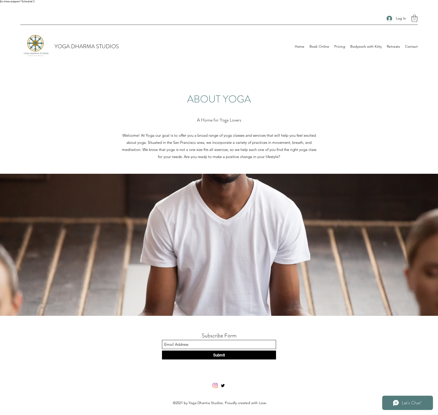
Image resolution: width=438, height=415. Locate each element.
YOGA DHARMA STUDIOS (86, 46)
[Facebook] (215, 385)
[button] (414, 18)
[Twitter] (222, 385)
